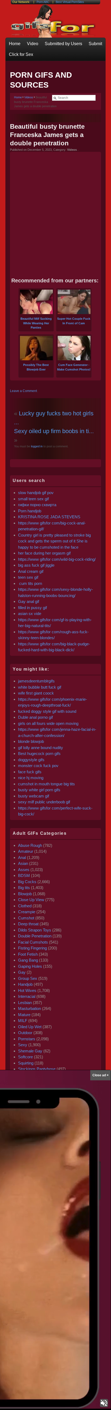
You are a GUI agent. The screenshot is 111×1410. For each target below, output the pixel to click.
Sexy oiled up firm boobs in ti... (54, 431)
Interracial (26, 996)
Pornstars (26, 1039)
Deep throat (28, 924)
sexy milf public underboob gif (44, 802)
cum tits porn (30, 583)
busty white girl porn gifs (39, 789)
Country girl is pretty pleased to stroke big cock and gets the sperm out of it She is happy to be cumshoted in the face (54, 541)
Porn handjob (29, 511)
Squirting (25, 1063)
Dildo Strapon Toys (34, 930)
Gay (22, 972)
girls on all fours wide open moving (48, 723)
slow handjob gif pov (36, 492)
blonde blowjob (31, 741)
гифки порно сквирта (37, 504)
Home (14, 43)
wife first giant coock (36, 693)
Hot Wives (27, 990)
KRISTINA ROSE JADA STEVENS (49, 517)
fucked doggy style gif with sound (47, 711)
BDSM (24, 875)
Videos (28, 97)
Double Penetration (34, 936)
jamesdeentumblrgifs (36, 681)
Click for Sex (21, 54)
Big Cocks (27, 881)
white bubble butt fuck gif (39, 687)
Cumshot (26, 918)
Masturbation (29, 1008)
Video (32, 43)
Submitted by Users (63, 43)
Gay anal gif (28, 601)
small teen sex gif (34, 499)
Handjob (25, 984)
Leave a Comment (23, 391)
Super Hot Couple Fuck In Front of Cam (73, 321)
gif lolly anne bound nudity (40, 747)
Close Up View (31, 899)
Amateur (25, 851)
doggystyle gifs (31, 759)
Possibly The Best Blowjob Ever (36, 367)
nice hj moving (30, 777)
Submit (95, 43)
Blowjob (25, 893)
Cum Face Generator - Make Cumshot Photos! (74, 367)
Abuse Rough (30, 845)
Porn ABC (43, 1)
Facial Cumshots (33, 942)
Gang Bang (28, 960)
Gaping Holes (30, 966)
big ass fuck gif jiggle (36, 565)
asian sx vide (29, 613)
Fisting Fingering (32, 948)
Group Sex (27, 978)
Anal (22, 857)
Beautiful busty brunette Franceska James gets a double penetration (47, 135)
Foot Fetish (28, 954)
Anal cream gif (30, 571)
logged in (36, 446)
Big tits (24, 887)
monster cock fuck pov (38, 765)
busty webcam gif (33, 796)
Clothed (25, 906)
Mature (24, 1014)
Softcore (25, 1057)
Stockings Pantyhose (37, 1069)
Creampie (26, 911)
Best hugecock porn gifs (39, 753)
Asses (23, 869)
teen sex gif (28, 577)
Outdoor (25, 1032)
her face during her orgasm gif (44, 553)
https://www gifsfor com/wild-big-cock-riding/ (57, 559)
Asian (23, 863)
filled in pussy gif (32, 607)
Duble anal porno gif (35, 717)
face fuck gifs (29, 771)
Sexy (22, 1044)
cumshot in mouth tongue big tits (46, 784)
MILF (22, 1020)
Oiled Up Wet (29, 1026)
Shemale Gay (30, 1051)
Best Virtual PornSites (70, 1)
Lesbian (25, 1002)
